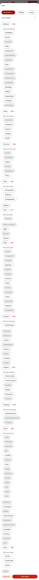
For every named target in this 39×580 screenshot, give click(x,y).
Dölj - (14, 24)
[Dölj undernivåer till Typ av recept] (35, 18)
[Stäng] (36, 6)
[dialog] (19, 291)
